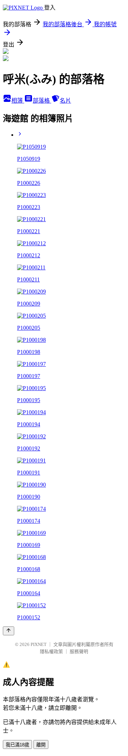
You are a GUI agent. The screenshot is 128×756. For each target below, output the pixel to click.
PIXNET (39, 644)
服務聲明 (79, 651)
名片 (65, 101)
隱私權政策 (51, 651)
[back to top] (8, 630)
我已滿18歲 (17, 744)
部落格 (42, 101)
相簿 (17, 101)
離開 (41, 744)
